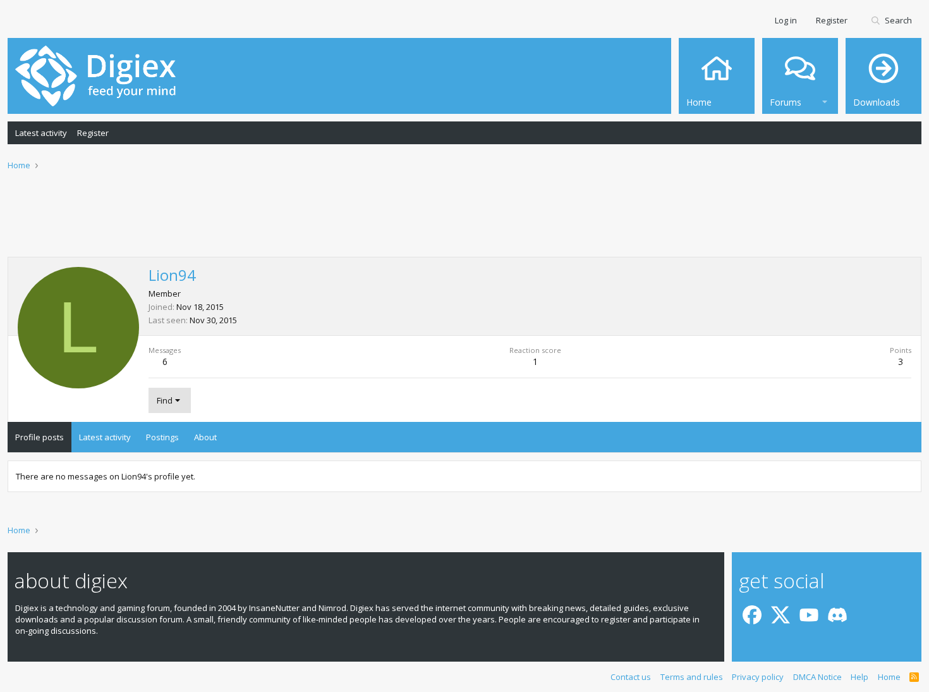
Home (889, 677)
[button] (825, 100)
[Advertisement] (464, 222)
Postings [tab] (162, 437)
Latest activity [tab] (105, 437)
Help (859, 677)
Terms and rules (691, 677)
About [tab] (205, 437)
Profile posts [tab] (39, 437)
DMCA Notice (817, 677)
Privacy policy (758, 677)
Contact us (630, 677)
